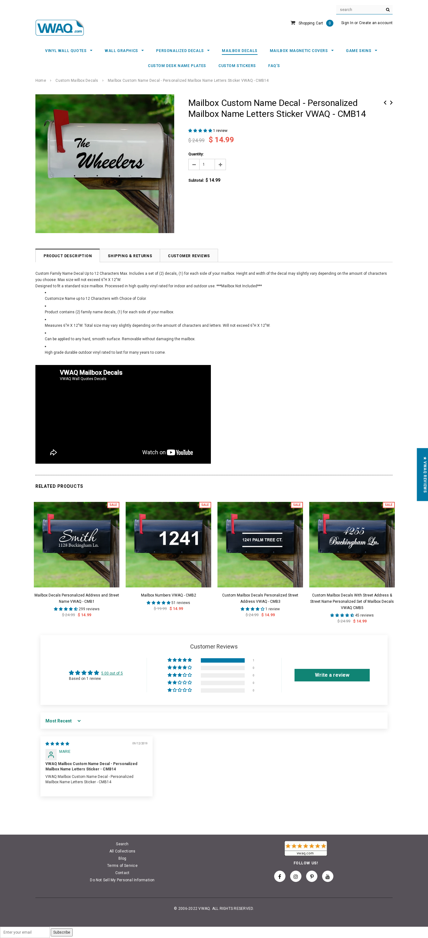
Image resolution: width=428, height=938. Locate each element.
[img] (57, 744)
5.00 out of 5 (112, 673)
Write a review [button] (332, 675)
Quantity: (196, 154)
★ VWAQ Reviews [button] (425, 474)
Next (391, 103)
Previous (385, 103)
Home (40, 80)
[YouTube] (327, 876)
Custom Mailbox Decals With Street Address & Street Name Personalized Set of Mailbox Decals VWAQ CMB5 (352, 601)
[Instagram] (295, 876)
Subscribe (61, 932)
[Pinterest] (311, 876)
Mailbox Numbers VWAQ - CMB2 (168, 595)
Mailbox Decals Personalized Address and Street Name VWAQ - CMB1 (76, 598)
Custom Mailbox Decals (76, 80)
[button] (200, 130)
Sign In (347, 23)
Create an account (376, 23)
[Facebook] (279, 876)
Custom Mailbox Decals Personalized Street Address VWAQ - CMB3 (260, 598)
